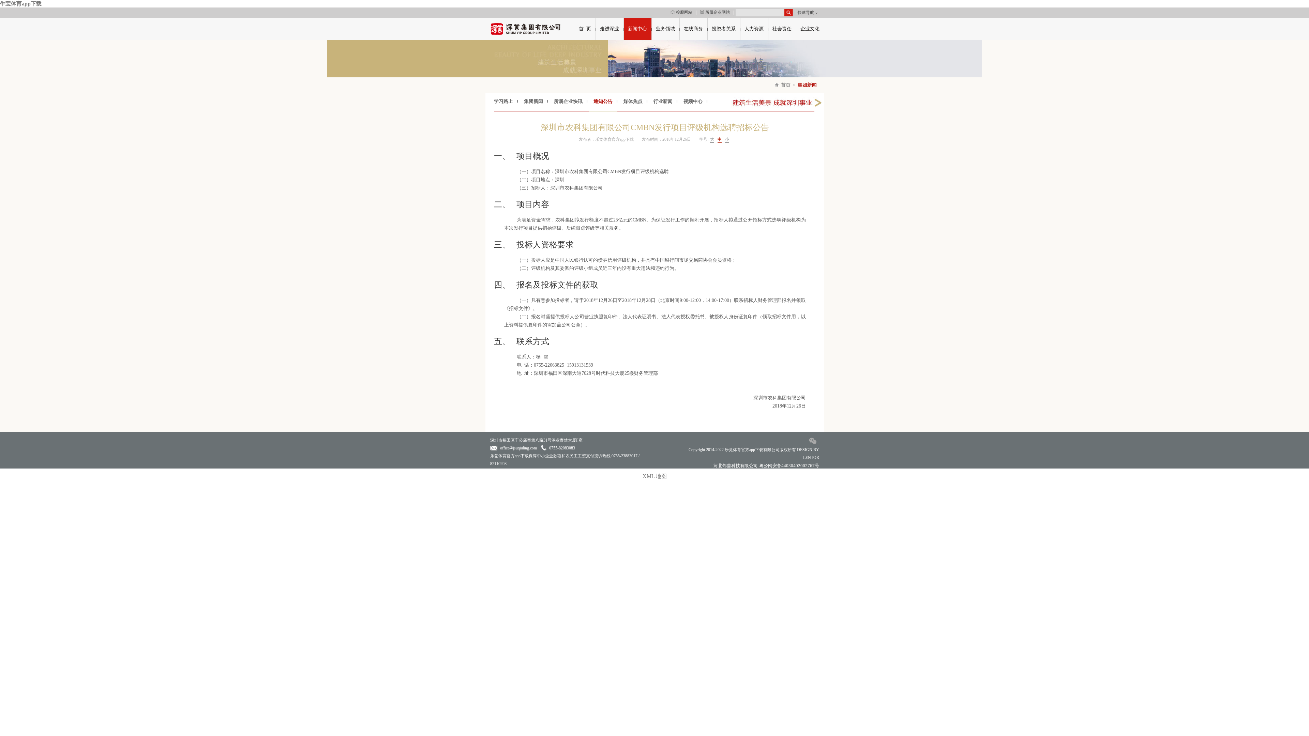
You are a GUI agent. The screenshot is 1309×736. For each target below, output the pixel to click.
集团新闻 (807, 85)
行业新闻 (663, 101)
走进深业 (609, 28)
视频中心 (693, 101)
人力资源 (754, 28)
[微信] (813, 444)
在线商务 (693, 28)
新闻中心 (637, 28)
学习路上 (503, 101)
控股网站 (684, 12)
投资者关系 (724, 28)
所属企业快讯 (568, 101)
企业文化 (809, 28)
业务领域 (665, 28)
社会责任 (782, 28)
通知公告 (603, 101)
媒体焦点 (633, 101)
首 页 (585, 28)
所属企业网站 (717, 12)
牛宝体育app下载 (21, 3)
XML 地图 (655, 476)
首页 (786, 85)
